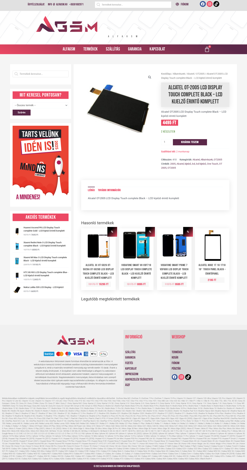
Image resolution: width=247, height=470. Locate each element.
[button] (150, 77)
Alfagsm (69, 49)
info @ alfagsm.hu (57, 4)
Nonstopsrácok (147, 466)
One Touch (212, 163)
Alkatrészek (179, 73)
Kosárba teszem (190, 142)
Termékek (90, 49)
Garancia (134, 49)
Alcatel (190, 73)
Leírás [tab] (91, 190)
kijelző (188, 163)
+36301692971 (76, 4)
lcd (193, 163)
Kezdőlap (166, 73)
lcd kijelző (201, 163)
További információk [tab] (109, 190)
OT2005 (200, 73)
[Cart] (207, 49)
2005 (173, 163)
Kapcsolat (157, 49)
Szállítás (113, 49)
